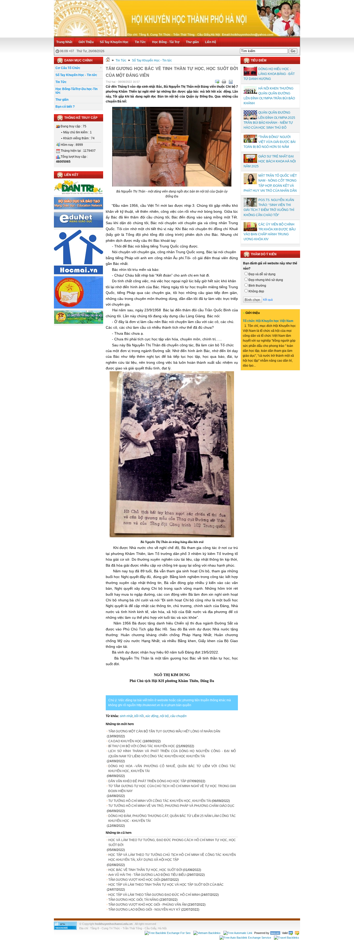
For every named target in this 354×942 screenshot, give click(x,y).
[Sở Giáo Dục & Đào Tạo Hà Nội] (78, 323)
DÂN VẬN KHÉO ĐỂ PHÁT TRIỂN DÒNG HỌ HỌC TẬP (147, 781)
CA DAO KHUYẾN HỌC (125, 741)
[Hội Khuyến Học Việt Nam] (78, 307)
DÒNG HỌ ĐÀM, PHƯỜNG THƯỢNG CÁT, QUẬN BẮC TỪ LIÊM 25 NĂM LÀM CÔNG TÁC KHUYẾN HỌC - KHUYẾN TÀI (172, 818)
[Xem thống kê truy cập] (65, 929)
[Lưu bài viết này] (231, 82)
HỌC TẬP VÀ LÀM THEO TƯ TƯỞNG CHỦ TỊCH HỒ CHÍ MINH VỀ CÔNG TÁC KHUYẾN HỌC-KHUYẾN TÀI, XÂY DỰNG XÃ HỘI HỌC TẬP (172, 857)
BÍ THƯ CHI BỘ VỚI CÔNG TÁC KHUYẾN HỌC (141, 746)
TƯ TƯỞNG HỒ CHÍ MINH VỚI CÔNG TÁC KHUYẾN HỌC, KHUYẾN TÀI (159, 801)
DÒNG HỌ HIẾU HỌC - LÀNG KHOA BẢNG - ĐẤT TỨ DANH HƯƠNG (269, 74)
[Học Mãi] (78, 273)
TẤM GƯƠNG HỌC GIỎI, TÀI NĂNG (133, 900)
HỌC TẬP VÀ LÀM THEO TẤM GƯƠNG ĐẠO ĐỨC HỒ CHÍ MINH (154, 895)
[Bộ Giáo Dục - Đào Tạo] (78, 208)
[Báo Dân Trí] (78, 194)
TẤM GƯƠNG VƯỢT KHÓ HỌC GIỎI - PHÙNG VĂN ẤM (147, 904)
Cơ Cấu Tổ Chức (67, 68)
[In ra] (224, 82)
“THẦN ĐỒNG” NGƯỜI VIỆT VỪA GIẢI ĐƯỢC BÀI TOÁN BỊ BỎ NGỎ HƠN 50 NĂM (269, 142)
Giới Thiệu (86, 42)
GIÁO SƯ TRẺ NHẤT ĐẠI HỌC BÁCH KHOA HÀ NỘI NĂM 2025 (270, 161)
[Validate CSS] (297, 932)
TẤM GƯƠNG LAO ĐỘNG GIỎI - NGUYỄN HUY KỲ (144, 909)
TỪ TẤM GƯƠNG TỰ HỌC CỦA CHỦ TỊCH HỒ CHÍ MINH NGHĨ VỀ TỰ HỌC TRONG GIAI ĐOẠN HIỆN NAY (172, 788)
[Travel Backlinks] (286, 937)
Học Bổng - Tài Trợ (166, 42)
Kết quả (268, 299)
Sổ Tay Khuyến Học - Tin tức (76, 75)
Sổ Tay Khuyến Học (114, 42)
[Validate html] (291, 932)
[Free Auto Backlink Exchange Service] (245, 937)
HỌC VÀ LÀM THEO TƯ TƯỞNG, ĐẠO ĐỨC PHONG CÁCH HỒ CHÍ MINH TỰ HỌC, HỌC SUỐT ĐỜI (172, 842)
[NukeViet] (275, 932)
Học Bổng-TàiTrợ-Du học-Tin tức (76, 90)
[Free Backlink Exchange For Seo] (168, 932)
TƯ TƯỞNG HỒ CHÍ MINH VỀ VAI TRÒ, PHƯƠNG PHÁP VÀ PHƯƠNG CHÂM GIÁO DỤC (171, 806)
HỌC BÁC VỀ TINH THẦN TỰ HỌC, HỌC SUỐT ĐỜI (145, 870)
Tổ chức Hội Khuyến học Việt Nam (268, 321)
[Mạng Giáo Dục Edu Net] (78, 227)
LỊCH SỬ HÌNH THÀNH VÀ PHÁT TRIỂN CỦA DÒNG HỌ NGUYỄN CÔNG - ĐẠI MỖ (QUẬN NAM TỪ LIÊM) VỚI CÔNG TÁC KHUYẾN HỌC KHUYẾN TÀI (172, 753)
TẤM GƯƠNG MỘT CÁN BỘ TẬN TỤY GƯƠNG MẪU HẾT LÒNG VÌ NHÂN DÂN (164, 731)
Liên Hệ (210, 42)
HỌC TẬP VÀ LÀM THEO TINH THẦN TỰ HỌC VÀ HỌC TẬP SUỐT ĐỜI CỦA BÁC (166, 884)
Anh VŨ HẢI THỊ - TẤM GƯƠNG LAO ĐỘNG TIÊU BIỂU (147, 875)
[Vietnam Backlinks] (207, 932)
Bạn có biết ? (65, 106)
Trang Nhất (64, 42)
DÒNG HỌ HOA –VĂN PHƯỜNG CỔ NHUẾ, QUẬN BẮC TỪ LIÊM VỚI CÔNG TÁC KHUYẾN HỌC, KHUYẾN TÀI (172, 768)
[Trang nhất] (108, 60)
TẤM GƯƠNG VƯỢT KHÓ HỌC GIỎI (134, 880)
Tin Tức (140, 42)
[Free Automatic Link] (237, 932)
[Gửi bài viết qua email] (217, 82)
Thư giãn (192, 42)
